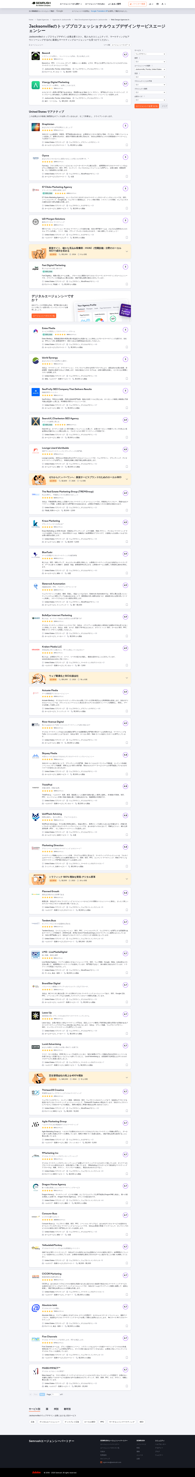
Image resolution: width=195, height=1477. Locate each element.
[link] (95, 4)
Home (31, 20)
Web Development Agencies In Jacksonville (90, 20)
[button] (151, 4)
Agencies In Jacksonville (61, 20)
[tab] (34, 1409)
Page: (49, 1394)
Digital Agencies (43, 20)
